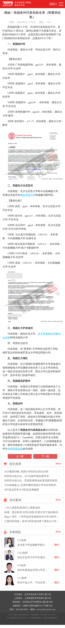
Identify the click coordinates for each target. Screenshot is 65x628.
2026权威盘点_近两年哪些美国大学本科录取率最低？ (34, 485)
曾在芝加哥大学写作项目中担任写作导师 (40, 557)
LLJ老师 (22, 578)
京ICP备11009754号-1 (48, 615)
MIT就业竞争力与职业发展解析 (21, 489)
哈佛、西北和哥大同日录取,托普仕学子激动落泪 (31, 512)
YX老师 (21, 540)
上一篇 (20, 456)
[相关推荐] (4, 465)
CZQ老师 (22, 552)
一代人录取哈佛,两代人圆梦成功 (22, 507)
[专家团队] (4, 533)
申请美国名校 (15, 448)
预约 (56, 544)
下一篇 (45, 456)
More (58, 463)
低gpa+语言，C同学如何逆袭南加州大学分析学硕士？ (34, 516)
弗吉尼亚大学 (27, 195)
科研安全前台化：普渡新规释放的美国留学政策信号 (33, 480)
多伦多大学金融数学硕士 (31, 544)
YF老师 (21, 565)
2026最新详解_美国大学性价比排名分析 (26, 471)
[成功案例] (4, 501)
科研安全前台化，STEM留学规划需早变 (26, 476)
